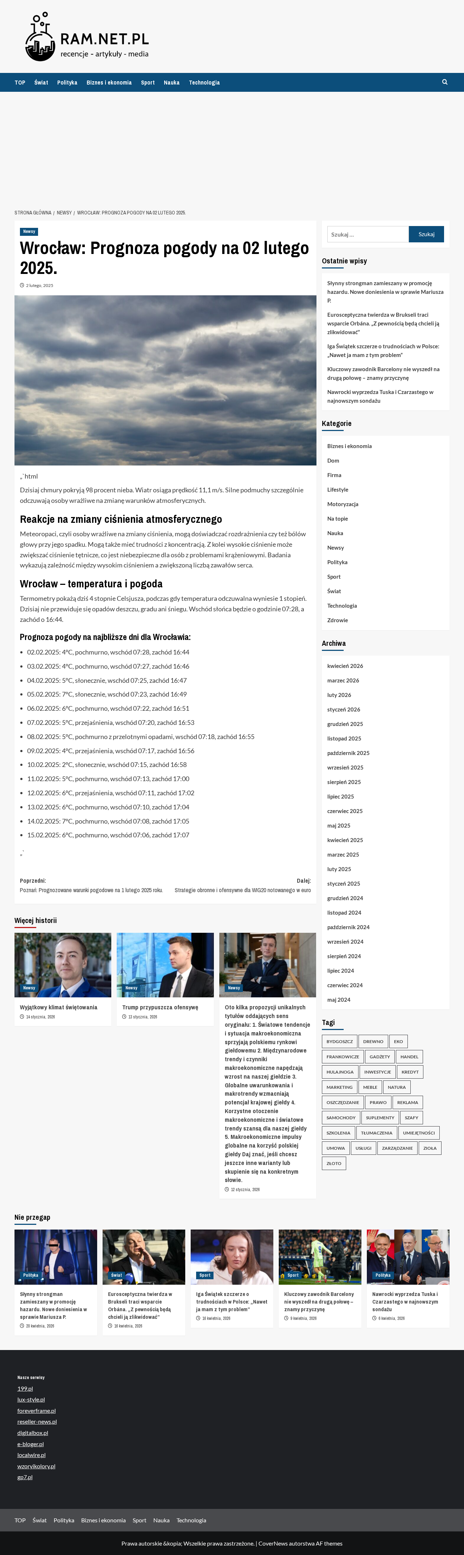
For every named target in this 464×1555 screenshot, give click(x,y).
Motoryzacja (343, 504)
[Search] (445, 82)
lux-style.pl (31, 1399)
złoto (334, 1163)
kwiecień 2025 (345, 840)
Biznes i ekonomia (109, 82)
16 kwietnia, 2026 (128, 1326)
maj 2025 (339, 825)
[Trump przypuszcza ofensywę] (165, 965)
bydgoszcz (340, 1042)
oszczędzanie (343, 1102)
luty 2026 (339, 695)
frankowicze (343, 1057)
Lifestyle (337, 490)
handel (409, 1057)
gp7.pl (25, 1476)
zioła (430, 1148)
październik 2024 (348, 927)
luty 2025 (339, 869)
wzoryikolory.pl (36, 1465)
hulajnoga (340, 1072)
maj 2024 (339, 999)
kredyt (410, 1072)
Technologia (204, 82)
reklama (407, 1102)
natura (397, 1087)
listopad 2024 (344, 912)
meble (370, 1087)
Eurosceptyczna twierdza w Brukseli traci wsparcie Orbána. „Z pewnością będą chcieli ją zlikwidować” (383, 323)
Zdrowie (337, 620)
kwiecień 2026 (345, 665)
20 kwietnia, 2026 (40, 1326)
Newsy (29, 231)
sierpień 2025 (344, 782)
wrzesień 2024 (345, 941)
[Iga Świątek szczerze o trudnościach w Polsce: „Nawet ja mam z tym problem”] (232, 1257)
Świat (41, 82)
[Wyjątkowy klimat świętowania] (62, 965)
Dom (333, 461)
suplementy (380, 1118)
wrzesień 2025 (345, 767)
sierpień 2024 (344, 956)
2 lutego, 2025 (39, 285)
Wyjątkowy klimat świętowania (59, 1007)
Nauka (172, 82)
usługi (364, 1148)
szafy (411, 1118)
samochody (341, 1118)
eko (398, 1042)
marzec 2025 (343, 854)
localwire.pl (31, 1454)
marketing (340, 1087)
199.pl (25, 1388)
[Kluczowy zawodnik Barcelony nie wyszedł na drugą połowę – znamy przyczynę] (320, 1257)
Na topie (337, 519)
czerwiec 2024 (345, 985)
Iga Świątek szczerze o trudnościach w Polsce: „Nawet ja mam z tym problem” (383, 350)
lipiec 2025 (340, 796)
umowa (336, 1148)
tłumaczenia (377, 1133)
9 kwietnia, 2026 (303, 1318)
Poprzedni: (91, 885)
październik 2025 (348, 753)
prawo (378, 1102)
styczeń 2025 (343, 883)
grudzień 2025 (345, 724)
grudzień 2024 (345, 898)
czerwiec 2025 (345, 811)
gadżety (380, 1057)
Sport (148, 82)
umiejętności (419, 1133)
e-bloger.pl (30, 1443)
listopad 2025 (344, 738)
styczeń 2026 (343, 709)
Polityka (67, 82)
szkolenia (339, 1133)
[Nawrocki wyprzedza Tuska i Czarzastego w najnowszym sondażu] (408, 1257)
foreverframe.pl (36, 1410)
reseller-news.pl (37, 1421)
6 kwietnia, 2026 (391, 1318)
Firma (334, 475)
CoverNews (273, 1543)
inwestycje (377, 1072)
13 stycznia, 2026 (142, 1017)
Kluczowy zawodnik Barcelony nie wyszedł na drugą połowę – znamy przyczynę (383, 373)
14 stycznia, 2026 (40, 1017)
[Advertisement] (232, 146)
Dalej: (243, 885)
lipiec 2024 (340, 970)
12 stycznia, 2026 (245, 1190)
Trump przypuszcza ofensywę (160, 1007)
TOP (19, 82)
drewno (373, 1042)
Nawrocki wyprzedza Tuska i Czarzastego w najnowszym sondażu (380, 396)
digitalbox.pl (32, 1432)
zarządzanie (397, 1148)
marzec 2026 (343, 680)
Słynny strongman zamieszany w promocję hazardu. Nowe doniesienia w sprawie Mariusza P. (385, 292)
